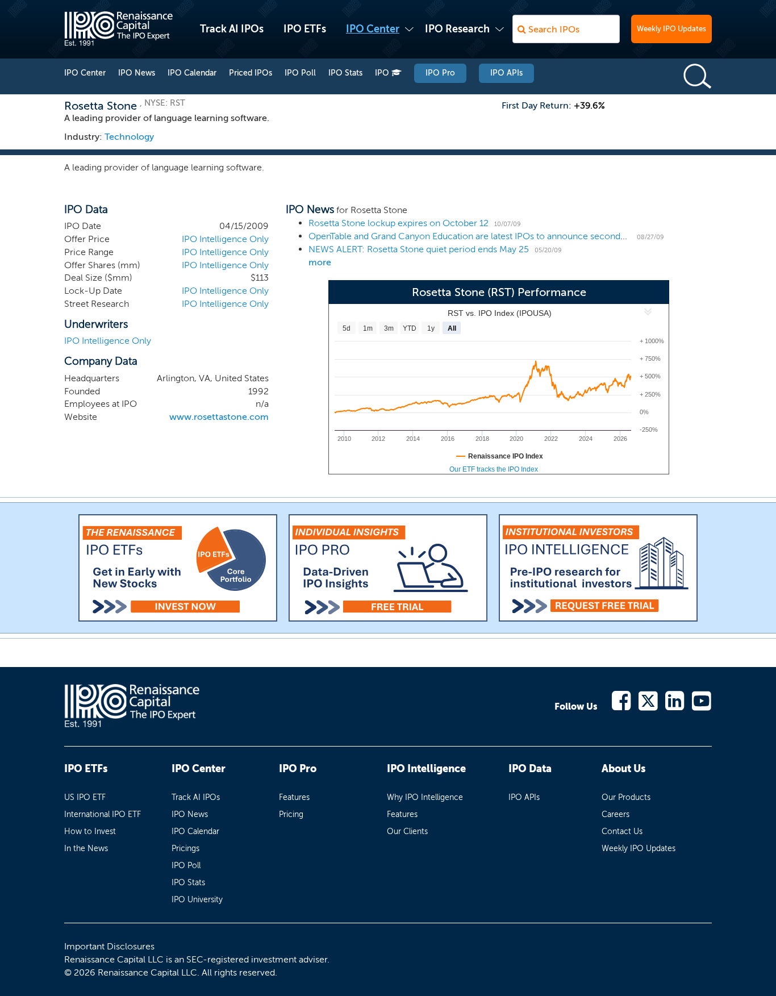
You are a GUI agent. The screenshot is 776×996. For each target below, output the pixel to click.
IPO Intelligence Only (225, 239)
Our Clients (407, 831)
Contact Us (622, 831)
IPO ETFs (304, 29)
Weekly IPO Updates (671, 28)
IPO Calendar (192, 73)
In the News (86, 848)
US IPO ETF (85, 797)
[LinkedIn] (675, 700)
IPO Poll (300, 73)
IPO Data (530, 768)
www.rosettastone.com (219, 416)
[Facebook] (622, 700)
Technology (129, 136)
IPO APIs (506, 73)
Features (294, 797)
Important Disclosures (109, 946)
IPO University (197, 900)
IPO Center (372, 29)
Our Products (626, 797)
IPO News (136, 73)
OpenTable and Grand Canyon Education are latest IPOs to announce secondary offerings (489, 236)
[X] (648, 700)
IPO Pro (440, 73)
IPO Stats (345, 73)
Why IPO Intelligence (425, 797)
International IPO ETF (102, 814)
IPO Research (457, 29)
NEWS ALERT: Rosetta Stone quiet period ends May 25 (418, 249)
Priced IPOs (250, 73)
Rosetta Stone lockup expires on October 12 (398, 223)
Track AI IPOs (232, 29)
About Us (623, 768)
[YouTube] (702, 700)
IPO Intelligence (426, 768)
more (319, 262)
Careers (615, 814)
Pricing (291, 814)
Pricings (185, 848)
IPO (383, 73)
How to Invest (90, 831)
